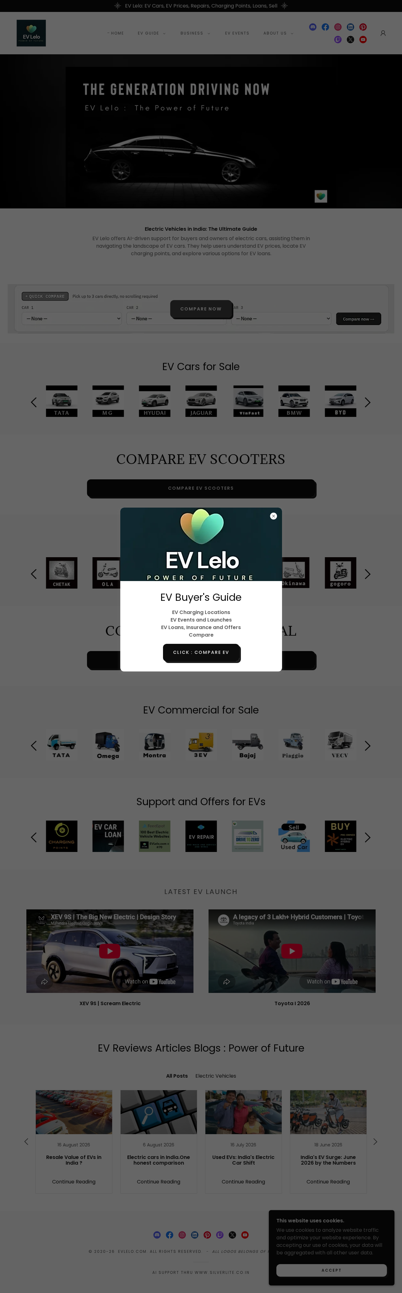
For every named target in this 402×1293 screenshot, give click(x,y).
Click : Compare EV (201, 652)
